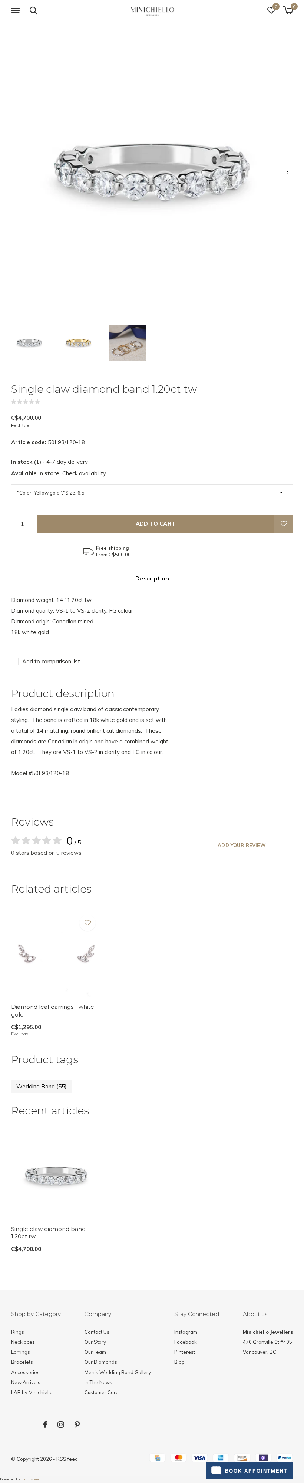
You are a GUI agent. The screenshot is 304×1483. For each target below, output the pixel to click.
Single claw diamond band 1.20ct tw (48, 1232)
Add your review (242, 845)
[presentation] (287, 172)
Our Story (95, 1342)
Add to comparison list (51, 661)
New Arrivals (25, 1382)
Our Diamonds (101, 1362)
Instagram (185, 1332)
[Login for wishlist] (283, 524)
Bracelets (22, 1362)
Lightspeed (31, 1479)
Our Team (95, 1352)
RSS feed (67, 1459)
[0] (288, 10)
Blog (179, 1362)
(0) (45, 402)
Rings (17, 1332)
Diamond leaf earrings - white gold (52, 1010)
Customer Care (102, 1392)
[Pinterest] (77, 1424)
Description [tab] (152, 578)
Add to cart (155, 523)
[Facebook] (45, 1424)
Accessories (25, 1372)
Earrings (20, 1352)
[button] (16, 10)
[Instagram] (60, 1424)
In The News (98, 1382)
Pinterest (184, 1352)
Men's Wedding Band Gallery (118, 1372)
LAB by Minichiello (32, 1392)
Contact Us (97, 1332)
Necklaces (23, 1342)
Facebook (185, 1342)
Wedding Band (41, 1086)
